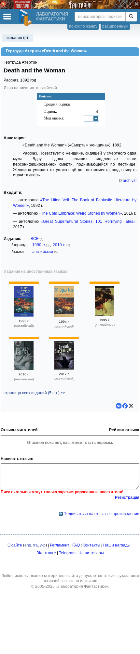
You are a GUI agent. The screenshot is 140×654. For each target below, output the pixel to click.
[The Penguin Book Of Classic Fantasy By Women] (104, 314)
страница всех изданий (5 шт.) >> (34, 393)
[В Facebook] (125, 406)
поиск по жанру (83, 26)
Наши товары (91, 553)
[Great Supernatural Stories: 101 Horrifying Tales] (64, 368)
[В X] (131, 406)
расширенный (115, 26)
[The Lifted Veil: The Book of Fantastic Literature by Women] (23, 315)
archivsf (129, 180)
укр (43, 545)
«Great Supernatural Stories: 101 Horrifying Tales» (88, 221)
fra (35, 545)
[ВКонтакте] (118, 406)
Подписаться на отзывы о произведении (101, 513)
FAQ (76, 545)
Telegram (67, 553)
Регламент (59, 545)
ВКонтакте (46, 553)
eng (27, 545)
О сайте (14, 545)
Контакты (91, 545)
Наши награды (117, 545)
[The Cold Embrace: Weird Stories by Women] (23, 368)
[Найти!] (131, 16)
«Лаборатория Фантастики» (82, 586)
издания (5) (17, 37)
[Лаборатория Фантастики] (26, 18)
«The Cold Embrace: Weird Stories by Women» (80, 213)
